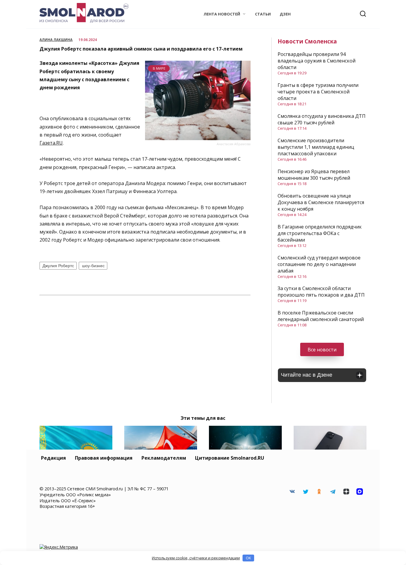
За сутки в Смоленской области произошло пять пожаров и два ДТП (321, 291)
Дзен (285, 14)
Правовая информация (104, 458)
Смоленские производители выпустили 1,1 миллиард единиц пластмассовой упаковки (316, 147)
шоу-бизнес (93, 265)
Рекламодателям (163, 458)
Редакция (53, 458)
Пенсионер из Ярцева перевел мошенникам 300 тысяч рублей (314, 174)
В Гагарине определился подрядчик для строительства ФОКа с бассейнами (320, 233)
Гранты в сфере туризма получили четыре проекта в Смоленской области (318, 91)
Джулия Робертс (58, 265)
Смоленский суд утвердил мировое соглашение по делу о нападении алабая (319, 264)
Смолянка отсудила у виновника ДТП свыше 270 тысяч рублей (322, 119)
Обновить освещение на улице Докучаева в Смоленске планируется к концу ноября (321, 202)
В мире (159, 68)
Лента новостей (222, 14)
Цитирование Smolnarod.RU (229, 458)
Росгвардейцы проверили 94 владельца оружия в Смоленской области (316, 61)
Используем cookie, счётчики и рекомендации (196, 558)
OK (248, 558)
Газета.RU (51, 143)
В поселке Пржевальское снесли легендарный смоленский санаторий (321, 316)
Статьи (263, 14)
